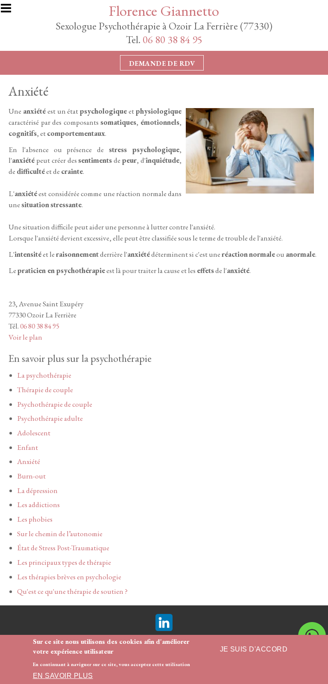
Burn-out (31, 476)
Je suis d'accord (254, 649)
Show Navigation (10, 10)
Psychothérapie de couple (54, 404)
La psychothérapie (44, 375)
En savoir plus (63, 675)
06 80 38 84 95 (172, 39)
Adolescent (33, 432)
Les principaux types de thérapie (64, 562)
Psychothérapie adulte (50, 418)
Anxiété (28, 461)
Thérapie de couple (45, 389)
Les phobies (35, 519)
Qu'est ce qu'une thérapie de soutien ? (72, 591)
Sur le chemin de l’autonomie (59, 533)
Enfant (27, 447)
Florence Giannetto (164, 10)
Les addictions (38, 504)
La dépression (37, 490)
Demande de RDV (162, 63)
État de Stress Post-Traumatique (63, 547)
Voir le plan (25, 337)
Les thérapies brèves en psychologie (69, 576)
